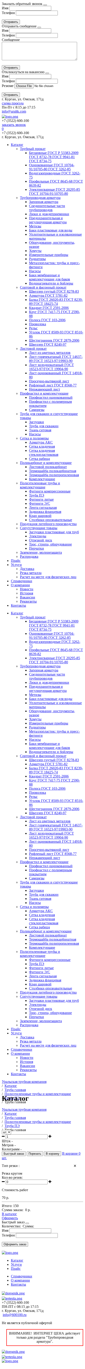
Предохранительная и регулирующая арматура (48, 220)
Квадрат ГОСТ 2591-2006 (49, 308)
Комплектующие (42, 479)
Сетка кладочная (42, 446)
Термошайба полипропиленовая (54, 475)
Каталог (17, 145)
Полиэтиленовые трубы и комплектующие (40, 485)
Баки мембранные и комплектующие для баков (49, 277)
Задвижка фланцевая (45, 512)
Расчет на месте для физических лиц (48, 577)
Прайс (16, 561)
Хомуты (35, 251)
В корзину (52, 1153)
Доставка (27, 569)
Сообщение (11, 40)
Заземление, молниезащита (41, 552)
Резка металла (30, 573)
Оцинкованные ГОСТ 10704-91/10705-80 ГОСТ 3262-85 (51, 167)
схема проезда (13, 103)
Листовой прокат (33, 348)
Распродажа (29, 556)
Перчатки (36, 548)
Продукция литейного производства (48, 524)
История (26, 593)
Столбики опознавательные (50, 520)
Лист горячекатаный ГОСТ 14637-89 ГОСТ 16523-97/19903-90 (56, 359)
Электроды (37, 536)
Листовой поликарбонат (48, 467)
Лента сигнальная (43, 507)
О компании (20, 585)
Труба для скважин (43, 426)
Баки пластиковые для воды (50, 230)
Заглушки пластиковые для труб (54, 532)
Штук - (7, 1141)
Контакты (18, 605)
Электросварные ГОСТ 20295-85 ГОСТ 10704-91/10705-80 (54, 192)
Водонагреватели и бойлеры (51, 283)
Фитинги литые (41, 499)
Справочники (21, 581)
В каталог (9, 1214)
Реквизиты (28, 601)
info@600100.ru (15, 1315)
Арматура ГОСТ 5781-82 (48, 295)
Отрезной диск (40, 540)
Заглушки (36, 422)
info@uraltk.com (14, 111)
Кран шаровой (40, 516)
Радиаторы (37, 259)
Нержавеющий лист (44, 389)
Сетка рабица (39, 459)
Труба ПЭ (36, 495)
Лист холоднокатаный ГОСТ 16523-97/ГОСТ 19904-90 (51, 367)
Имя (5, 8)
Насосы (35, 271)
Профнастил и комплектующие (44, 393)
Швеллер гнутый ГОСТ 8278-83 (54, 291)
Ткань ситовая (40, 430)
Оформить (10, 1218)
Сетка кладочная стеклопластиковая (43, 452)
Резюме (8, 86)
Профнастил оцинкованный (51, 397)
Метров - (9, 1145)
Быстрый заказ (14, 1153)
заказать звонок (14, 125)
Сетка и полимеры (34, 438)
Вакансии (27, 597)
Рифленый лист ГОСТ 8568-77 (53, 385)
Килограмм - (12, 1149)
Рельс (33, 328)
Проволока (37, 324)
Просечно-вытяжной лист (49, 381)
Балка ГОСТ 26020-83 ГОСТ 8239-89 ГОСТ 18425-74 (56, 302)
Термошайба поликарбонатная (52, 471)
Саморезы (36, 410)
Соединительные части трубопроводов (47, 208)
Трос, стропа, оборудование (50, 544)
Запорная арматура (43, 202)
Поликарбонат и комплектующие (46, 463)
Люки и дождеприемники (49, 214)
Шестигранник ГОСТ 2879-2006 (54, 340)
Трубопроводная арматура (40, 198)
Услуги (16, 565)
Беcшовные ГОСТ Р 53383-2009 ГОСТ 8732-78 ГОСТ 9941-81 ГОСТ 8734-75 (53, 157)
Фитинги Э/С (39, 503)
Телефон (8, 13)
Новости (26, 589)
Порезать (35, 1153)
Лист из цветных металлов (49, 353)
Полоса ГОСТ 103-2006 (47, 320)
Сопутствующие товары (38, 528)
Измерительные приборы (48, 255)
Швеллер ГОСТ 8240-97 (47, 344)
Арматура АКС (41, 442)
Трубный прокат (33, 149)
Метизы (35, 226)
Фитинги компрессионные (49, 491)
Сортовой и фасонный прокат (43, 287)
